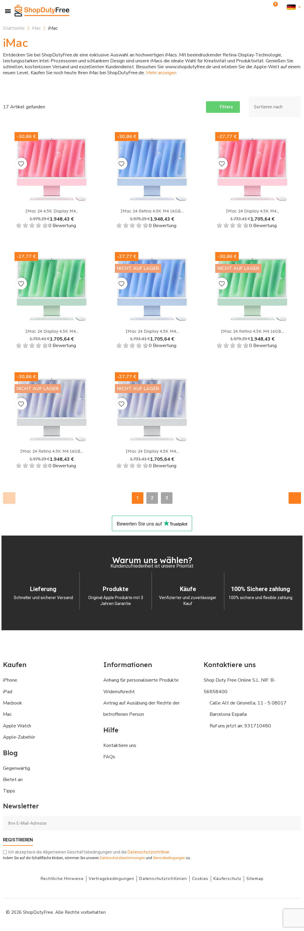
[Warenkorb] (274, 7)
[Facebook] (239, 912)
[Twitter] (279, 912)
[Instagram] (252, 912)
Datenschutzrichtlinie (148, 852)
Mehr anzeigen (161, 72)
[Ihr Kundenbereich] (282, 7)
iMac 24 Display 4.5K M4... (252, 211)
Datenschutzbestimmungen (122, 858)
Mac (36, 28)
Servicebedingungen (169, 858)
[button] (264, 7)
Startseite (14, 28)
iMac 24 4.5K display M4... (51, 211)
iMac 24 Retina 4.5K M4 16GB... (152, 211)
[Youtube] (265, 912)
